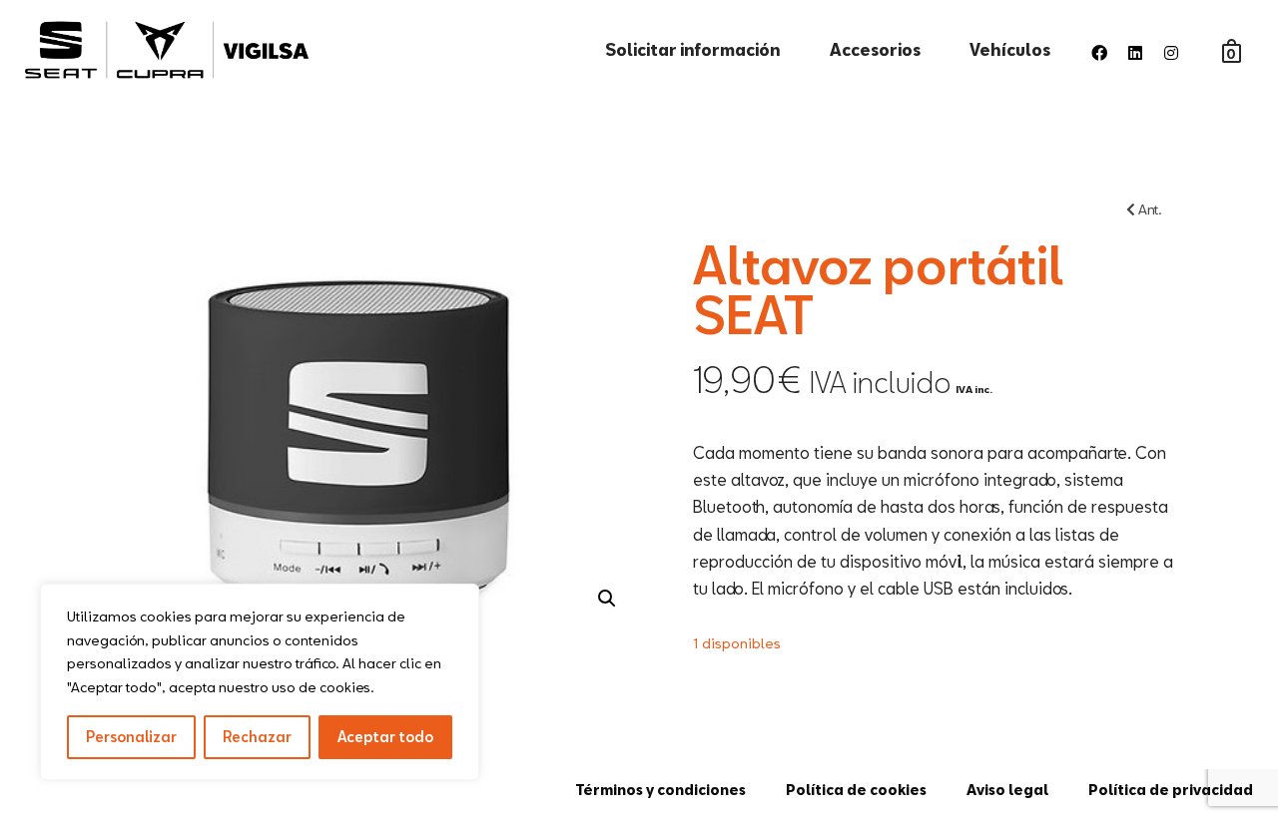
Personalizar (131, 736)
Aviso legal (1007, 789)
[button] (607, 598)
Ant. (1148, 209)
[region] (259, 682)
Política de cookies (856, 789)
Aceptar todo (385, 736)
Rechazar (257, 736)
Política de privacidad (1170, 789)
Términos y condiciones (660, 789)
